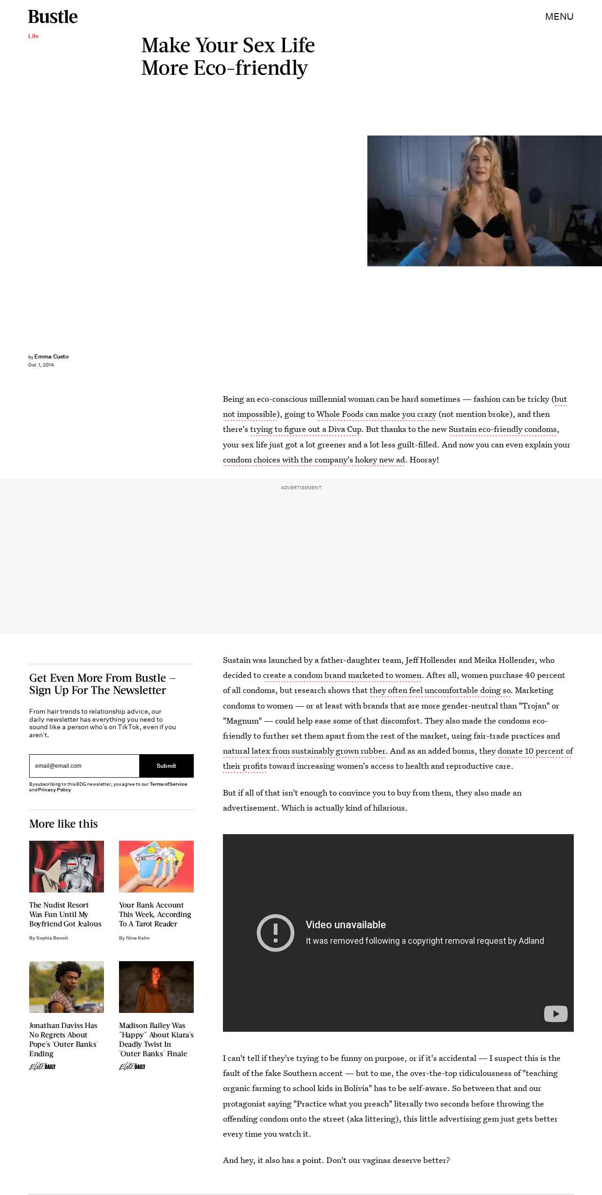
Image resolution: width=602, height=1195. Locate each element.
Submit (166, 766)
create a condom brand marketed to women (342, 674)
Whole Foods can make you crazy (376, 413)
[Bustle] (53, 16)
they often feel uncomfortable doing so (440, 690)
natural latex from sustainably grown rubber (304, 750)
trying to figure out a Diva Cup (305, 428)
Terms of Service (168, 784)
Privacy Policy (54, 790)
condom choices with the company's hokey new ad (314, 459)
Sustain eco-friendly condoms (503, 428)
